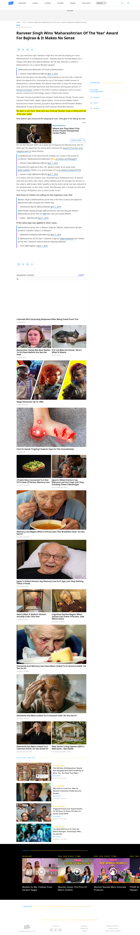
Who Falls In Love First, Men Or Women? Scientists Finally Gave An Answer (67, 790)
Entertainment (59, 766)
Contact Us (84, 928)
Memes (73, 3)
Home (18, 22)
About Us (84, 926)
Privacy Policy (113, 928)
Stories (48, 3)
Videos (35, 3)
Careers (84, 931)
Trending (22, 3)
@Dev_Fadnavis (24, 170)
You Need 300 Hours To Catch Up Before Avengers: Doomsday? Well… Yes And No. (67, 831)
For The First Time (69, 856)
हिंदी (105, 3)
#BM (44, 213)
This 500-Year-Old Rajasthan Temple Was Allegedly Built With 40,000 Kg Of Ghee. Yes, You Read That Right (68, 770)
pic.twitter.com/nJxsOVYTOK (70, 170)
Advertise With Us (112, 926)
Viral (24, 22)
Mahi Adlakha (57, 776)
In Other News (58, 786)
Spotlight (86, 3)
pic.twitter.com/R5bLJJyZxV (66, 159)
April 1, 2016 (52, 73)
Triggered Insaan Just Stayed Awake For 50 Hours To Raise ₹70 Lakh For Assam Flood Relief (67, 811)
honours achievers (24, 90)
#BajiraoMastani (67, 238)
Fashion (27, 856)
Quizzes (60, 3)
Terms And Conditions (113, 931)
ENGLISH (100, 3)
